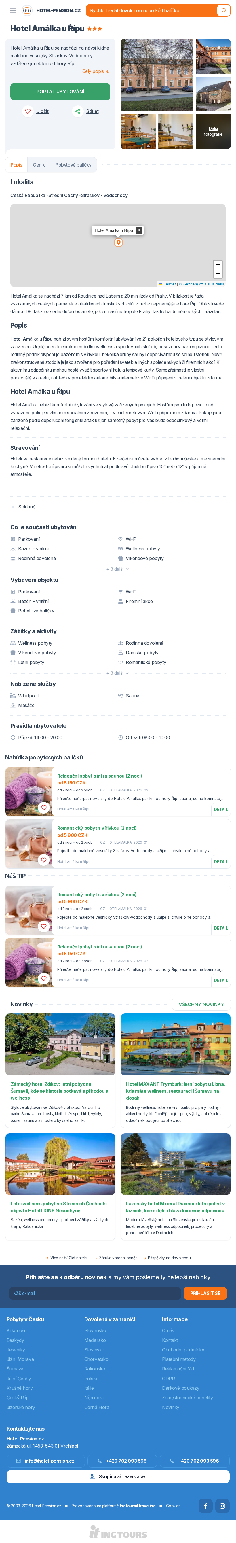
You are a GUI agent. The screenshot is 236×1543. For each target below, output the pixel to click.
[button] (118, 242)
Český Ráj (17, 1397)
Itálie (89, 1388)
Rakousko (94, 1369)
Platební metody (178, 1359)
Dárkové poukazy (180, 1388)
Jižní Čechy (19, 1378)
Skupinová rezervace (122, 1476)
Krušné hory (20, 1388)
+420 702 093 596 (198, 1461)
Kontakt (170, 1340)
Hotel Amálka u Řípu (73, 809)
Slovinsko (94, 1350)
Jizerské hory (21, 1407)
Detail (221, 809)
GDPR (168, 1378)
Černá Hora (96, 1407)
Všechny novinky (201, 1004)
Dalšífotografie (213, 131)
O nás (168, 1330)
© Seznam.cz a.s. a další (201, 284)
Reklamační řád (178, 1369)
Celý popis (93, 71)
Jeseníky (16, 1350)
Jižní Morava (20, 1359)
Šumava (15, 1369)
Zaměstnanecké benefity (187, 1397)
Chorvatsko (96, 1359)
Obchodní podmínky (183, 1350)
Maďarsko (95, 1340)
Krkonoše (17, 1330)
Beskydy (15, 1340)
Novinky (170, 1407)
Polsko (91, 1378)
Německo (94, 1397)
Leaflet (169, 284)
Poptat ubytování (60, 91)
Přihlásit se (205, 1293)
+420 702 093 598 (126, 1461)
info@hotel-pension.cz (50, 1461)
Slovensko (95, 1330)
